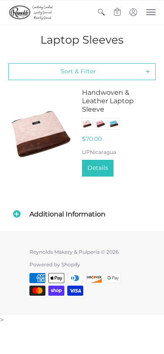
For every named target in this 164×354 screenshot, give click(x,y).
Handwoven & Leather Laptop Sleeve (108, 100)
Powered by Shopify (54, 264)
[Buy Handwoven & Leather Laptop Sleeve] (41, 132)
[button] (101, 12)
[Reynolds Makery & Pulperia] (31, 12)
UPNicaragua (99, 152)
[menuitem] (101, 12)
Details (97, 168)
